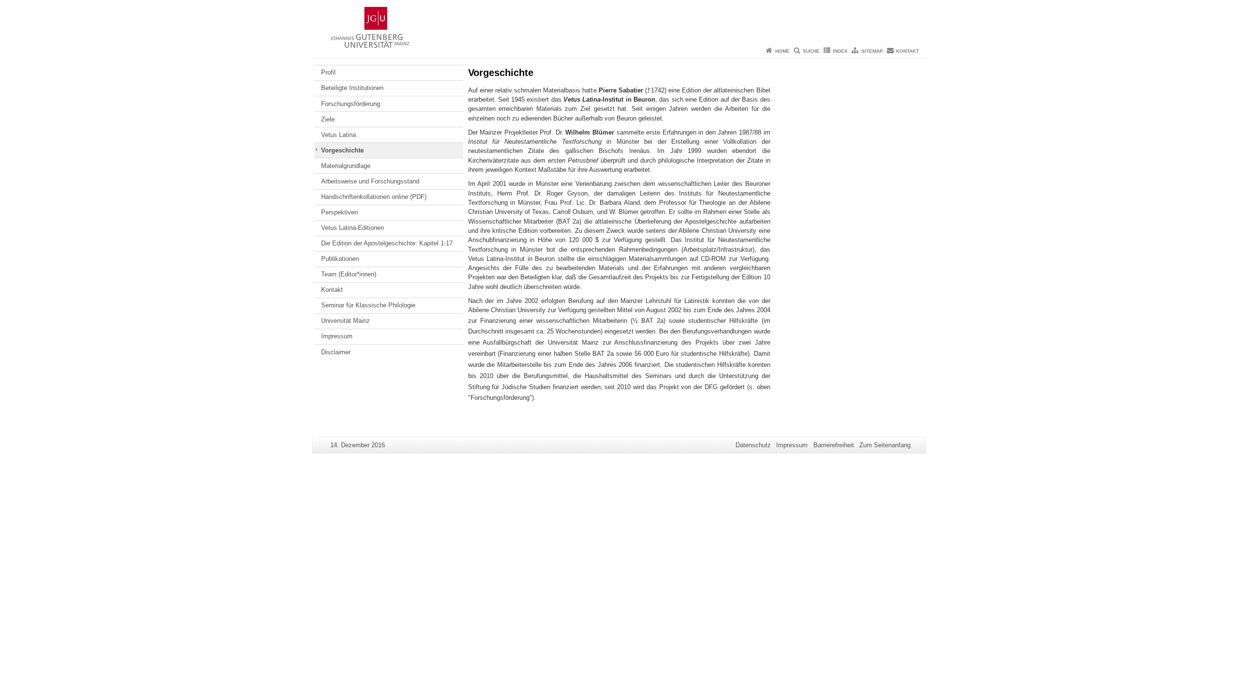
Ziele (328, 119)
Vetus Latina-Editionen (352, 227)
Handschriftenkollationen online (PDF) (374, 196)
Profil (328, 72)
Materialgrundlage (345, 165)
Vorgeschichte (342, 150)
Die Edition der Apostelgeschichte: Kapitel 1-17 (387, 243)
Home (782, 51)
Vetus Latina (338, 134)
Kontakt (907, 51)
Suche (811, 51)
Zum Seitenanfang (885, 445)
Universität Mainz (345, 320)
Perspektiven (339, 212)
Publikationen (340, 258)
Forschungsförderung (350, 103)
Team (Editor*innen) (348, 274)
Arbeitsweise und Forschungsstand (370, 181)
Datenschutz (753, 445)
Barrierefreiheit (833, 445)
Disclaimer (336, 352)
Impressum (337, 336)
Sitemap (872, 51)
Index (840, 51)
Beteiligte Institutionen (352, 87)
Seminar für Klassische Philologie (368, 305)
